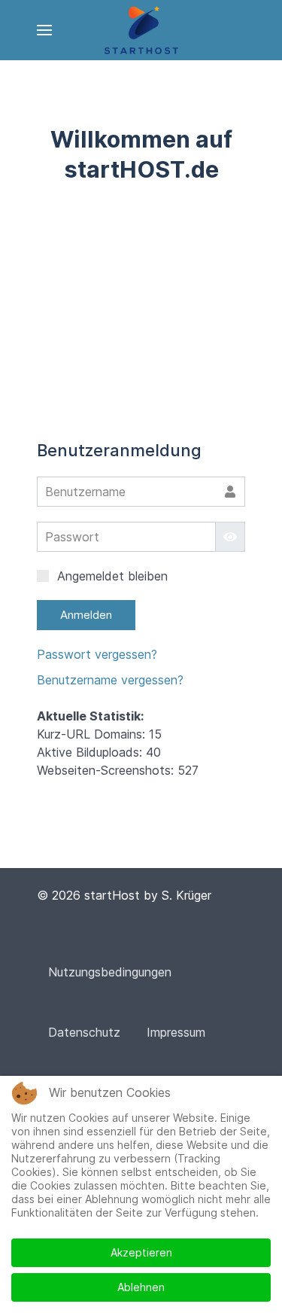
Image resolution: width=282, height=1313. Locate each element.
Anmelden (86, 615)
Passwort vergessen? (97, 654)
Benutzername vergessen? (110, 679)
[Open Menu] (44, 30)
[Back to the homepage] (141, 30)
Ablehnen (141, 1287)
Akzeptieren (141, 1252)
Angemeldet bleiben (110, 575)
